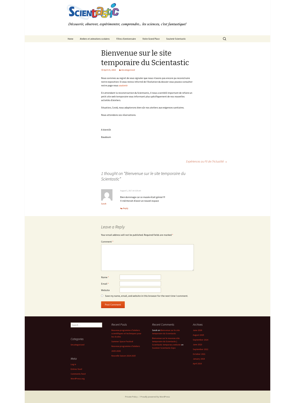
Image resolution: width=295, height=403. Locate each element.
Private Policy (131, 396)
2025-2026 (116, 351)
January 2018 (199, 358)
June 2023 (197, 344)
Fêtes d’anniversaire (126, 38)
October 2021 (199, 354)
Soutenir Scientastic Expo (164, 347)
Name (105, 277)
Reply (125, 208)
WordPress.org (78, 378)
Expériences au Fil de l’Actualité (206, 161)
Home (70, 38)
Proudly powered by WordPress (155, 396)
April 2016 (197, 363)
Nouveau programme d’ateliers (125, 346)
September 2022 (200, 349)
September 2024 (200, 339)
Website (105, 290)
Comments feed (78, 373)
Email (105, 283)
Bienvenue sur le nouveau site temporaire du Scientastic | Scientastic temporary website (166, 341)
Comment (107, 241)
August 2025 (198, 335)
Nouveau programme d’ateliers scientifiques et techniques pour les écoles (126, 333)
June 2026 (197, 330)
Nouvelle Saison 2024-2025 (123, 355)
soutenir (123, 85)
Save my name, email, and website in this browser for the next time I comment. (146, 295)
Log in (73, 364)
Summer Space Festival (122, 341)
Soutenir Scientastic (176, 38)
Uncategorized (128, 69)
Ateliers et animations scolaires (95, 38)
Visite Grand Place (151, 38)
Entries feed (76, 369)
